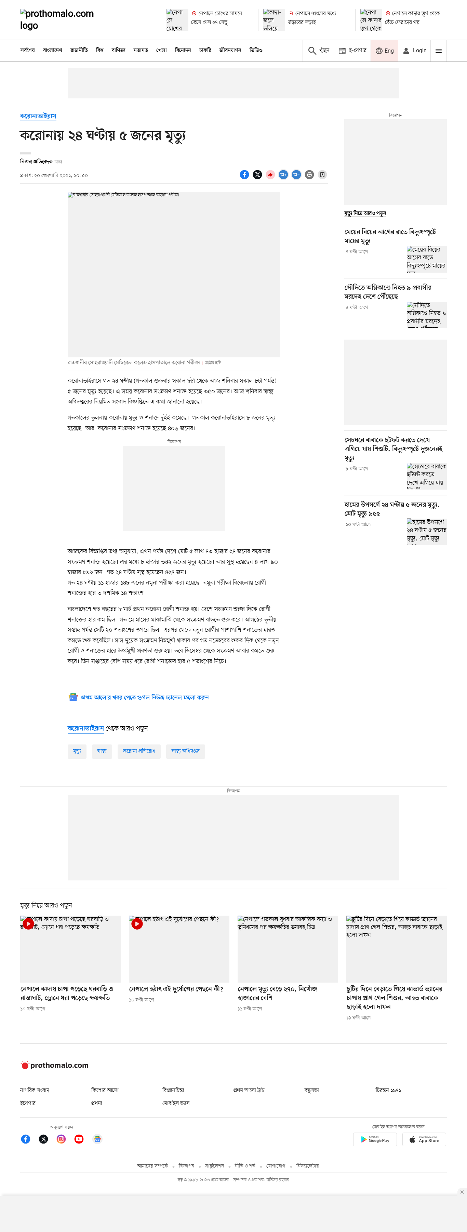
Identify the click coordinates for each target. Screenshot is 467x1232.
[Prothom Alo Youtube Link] (82, 1140)
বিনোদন (183, 50)
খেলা (161, 50)
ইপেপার (28, 1103)
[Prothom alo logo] (54, 1068)
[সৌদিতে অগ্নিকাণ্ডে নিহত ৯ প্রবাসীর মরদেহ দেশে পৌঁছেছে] (427, 315)
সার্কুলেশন (214, 1166)
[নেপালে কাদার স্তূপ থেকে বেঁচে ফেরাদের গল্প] (371, 20)
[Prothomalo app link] (375, 1140)
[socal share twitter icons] (258, 178)
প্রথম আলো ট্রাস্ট (249, 1090)
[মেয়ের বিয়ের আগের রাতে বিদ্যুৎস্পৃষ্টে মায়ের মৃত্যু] (427, 259)
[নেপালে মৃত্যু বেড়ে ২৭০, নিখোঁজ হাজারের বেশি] (288, 949)
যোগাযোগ (275, 1166)
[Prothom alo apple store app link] (424, 1140)
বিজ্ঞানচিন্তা (173, 1090)
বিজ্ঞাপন (186, 1166)
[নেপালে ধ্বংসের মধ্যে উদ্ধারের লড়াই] (274, 20)
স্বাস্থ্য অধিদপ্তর (186, 751)
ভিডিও (256, 50)
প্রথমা (96, 1103)
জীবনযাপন (230, 50)
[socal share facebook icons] (245, 178)
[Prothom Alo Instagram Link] (65, 1140)
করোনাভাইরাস (38, 117)
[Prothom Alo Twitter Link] (47, 1140)
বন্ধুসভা (312, 1090)
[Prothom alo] (66, 20)
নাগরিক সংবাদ (34, 1090)
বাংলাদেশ (52, 50)
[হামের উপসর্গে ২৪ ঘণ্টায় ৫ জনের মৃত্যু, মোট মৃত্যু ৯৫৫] (427, 531)
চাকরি (205, 50)
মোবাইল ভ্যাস (176, 1103)
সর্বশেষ (28, 50)
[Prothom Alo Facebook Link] (29, 1140)
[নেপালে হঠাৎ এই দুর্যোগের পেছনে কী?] (179, 949)
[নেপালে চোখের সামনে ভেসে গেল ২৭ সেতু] (177, 20)
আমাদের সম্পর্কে (152, 1166)
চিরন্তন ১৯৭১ (388, 1090)
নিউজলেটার (307, 1166)
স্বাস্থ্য (102, 751)
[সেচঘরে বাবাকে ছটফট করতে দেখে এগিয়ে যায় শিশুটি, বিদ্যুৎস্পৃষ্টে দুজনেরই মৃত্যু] (427, 476)
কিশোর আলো (105, 1090)
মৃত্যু (77, 751)
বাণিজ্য (118, 50)
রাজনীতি (79, 50)
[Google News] (97, 1140)
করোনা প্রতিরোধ (139, 751)
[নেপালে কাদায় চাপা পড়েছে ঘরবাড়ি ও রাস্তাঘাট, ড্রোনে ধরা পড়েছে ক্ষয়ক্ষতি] (70, 949)
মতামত (141, 50)
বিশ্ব (100, 50)
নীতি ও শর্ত (245, 1166)
